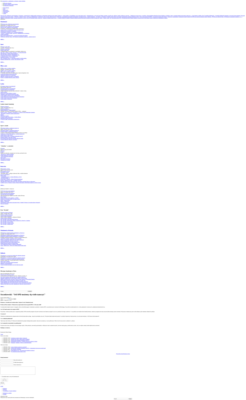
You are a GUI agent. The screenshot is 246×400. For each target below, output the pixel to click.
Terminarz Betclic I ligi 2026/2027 (7, 89)
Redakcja (5, 388)
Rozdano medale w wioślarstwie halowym (9, 131)
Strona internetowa (17, 364)
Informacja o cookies (7, 393)
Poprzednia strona (119, 353)
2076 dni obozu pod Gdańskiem (7, 194)
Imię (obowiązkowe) (18, 360)
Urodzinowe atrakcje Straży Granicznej (19, 338)
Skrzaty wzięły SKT (5, 50)
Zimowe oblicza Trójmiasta (6, 216)
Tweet (2, 334)
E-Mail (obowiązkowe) (18, 362)
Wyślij (2, 386)
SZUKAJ (30, 291)
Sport (2, 44)
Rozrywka (3, 166)
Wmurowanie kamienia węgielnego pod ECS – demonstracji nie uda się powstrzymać (28, 348)
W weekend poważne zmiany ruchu (18, 351)
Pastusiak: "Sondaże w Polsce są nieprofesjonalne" (21, 342)
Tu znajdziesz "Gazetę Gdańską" (9, 390)
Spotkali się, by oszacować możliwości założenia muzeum (12, 259)
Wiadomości (4, 21)
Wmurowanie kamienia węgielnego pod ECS (20, 340)
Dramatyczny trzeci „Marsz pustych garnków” (20, 339)
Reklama (5, 389)
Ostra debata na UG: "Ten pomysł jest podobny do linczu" (23, 350)
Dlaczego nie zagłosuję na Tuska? (7, 274)
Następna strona (126, 353)
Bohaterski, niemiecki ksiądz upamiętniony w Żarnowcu (12, 236)
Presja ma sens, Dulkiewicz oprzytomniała (9, 27)
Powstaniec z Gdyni (5, 172)
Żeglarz (2, 151)
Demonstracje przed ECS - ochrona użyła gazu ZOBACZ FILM (24, 341)
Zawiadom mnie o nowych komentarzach (10, 376)
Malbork (3, 253)
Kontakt (4, 394)
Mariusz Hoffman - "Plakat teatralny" (8, 110)
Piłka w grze (4, 65)
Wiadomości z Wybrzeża (7, 230)
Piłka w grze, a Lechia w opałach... (8, 71)
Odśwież (2, 382)
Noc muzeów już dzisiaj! (16, 349)
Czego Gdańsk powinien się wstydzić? (19, 347)
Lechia (2, 83)
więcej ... (2, 39)
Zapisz (130, 398)
